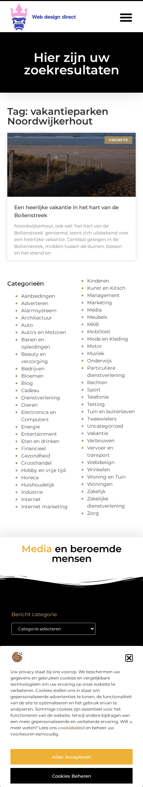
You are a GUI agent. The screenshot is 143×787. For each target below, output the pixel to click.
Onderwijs (99, 361)
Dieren (29, 405)
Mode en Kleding (107, 339)
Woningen (99, 484)
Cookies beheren (71, 776)
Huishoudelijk (37, 485)
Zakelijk (96, 491)
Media (94, 310)
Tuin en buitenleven (111, 411)
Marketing (99, 302)
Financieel (33, 448)
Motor (94, 346)
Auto (27, 325)
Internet (31, 499)
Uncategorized (105, 426)
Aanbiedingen (38, 296)
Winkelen (98, 469)
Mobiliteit (98, 331)
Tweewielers (102, 419)
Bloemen (32, 376)
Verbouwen (101, 440)
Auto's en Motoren (43, 332)
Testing (96, 404)
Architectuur (36, 318)
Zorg (93, 513)
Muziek (95, 353)
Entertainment (39, 434)
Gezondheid (35, 456)
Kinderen (98, 281)
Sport (94, 390)
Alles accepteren (71, 757)
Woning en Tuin (106, 477)
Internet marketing (44, 506)
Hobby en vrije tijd (43, 470)
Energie (30, 427)
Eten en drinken (40, 441)
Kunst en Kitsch (106, 288)
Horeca (30, 477)
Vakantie (97, 433)
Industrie (32, 492)
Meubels (97, 317)
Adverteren (34, 303)
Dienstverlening (40, 398)
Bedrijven (32, 368)
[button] (129, 658)
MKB (93, 324)
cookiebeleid (71, 727)
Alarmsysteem (39, 310)
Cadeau (30, 390)
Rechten (97, 382)
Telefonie (98, 397)
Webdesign (101, 462)
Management (103, 295)
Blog (27, 383)
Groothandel (36, 463)
